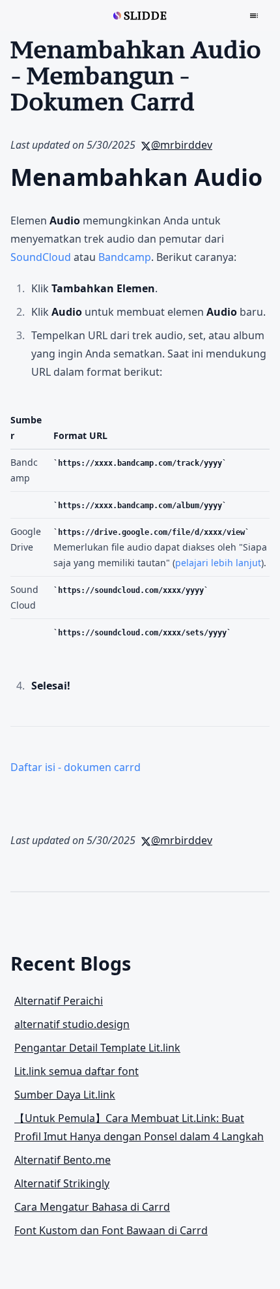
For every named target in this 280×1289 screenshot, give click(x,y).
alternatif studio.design (72, 1024)
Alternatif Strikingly (61, 1183)
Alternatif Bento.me (62, 1160)
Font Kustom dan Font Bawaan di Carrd (111, 1230)
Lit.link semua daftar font (76, 1071)
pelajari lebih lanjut (218, 562)
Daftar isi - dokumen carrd (75, 767)
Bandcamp (124, 257)
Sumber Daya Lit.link (64, 1094)
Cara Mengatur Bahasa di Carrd (92, 1207)
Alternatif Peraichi (58, 1000)
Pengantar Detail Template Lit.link (97, 1047)
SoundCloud (40, 257)
